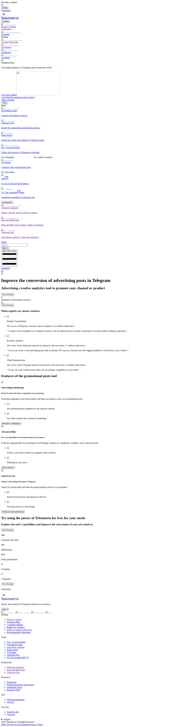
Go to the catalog (9, 95)
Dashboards (7, 202)
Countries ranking (15, 624)
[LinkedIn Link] (38, 612)
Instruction (11, 682)
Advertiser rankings (16, 647)
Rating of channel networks (19, 630)
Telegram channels (15, 667)
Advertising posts (15, 644)
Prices (4, 242)
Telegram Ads (13, 655)
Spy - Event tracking (16, 642)
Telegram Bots (13, 622)
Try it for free (7, 294)
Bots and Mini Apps (16, 670)
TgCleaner (11, 652)
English (7, 719)
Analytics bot (13, 712)
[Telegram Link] (8, 612)
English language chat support (20, 685)
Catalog (5, 21)
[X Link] (49, 612)
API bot (10, 702)
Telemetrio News (14, 687)
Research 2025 (13, 690)
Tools (4, 103)
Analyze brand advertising (13, 512)
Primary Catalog (14, 619)
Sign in (5, 248)
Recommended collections (19, 632)
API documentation (15, 699)
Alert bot (11, 714)
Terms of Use (14, 724)
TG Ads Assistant (18, 657)
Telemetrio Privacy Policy (31, 724)
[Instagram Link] (23, 612)
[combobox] (14, 244)
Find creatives (8, 467)
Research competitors (11, 423)
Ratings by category (16, 627)
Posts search (12, 650)
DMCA (4, 724)
